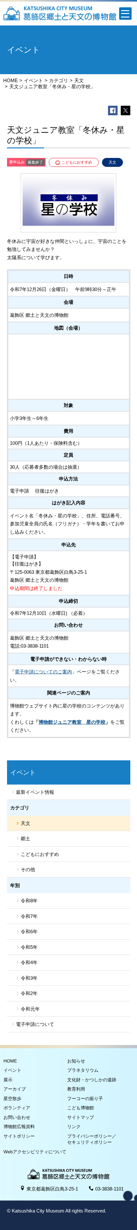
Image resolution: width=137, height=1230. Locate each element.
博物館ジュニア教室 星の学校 (72, 722)
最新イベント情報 (35, 792)
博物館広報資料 (19, 1126)
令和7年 (29, 916)
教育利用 (76, 1088)
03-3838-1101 (109, 1188)
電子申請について (35, 1024)
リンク (74, 1126)
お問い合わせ (17, 1117)
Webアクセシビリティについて (35, 1151)
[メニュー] (125, 13)
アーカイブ (15, 1088)
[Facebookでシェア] (113, 110)
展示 (8, 1079)
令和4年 (29, 962)
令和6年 (29, 931)
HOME (10, 80)
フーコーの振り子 (85, 1098)
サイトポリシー (19, 1136)
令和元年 (30, 1009)
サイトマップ (80, 1117)
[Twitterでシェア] (125, 110)
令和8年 (29, 900)
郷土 (25, 838)
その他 (28, 869)
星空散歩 (12, 1098)
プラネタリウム (82, 1070)
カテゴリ (58, 80)
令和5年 (29, 947)
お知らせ (76, 1060)
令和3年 (29, 978)
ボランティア (17, 1107)
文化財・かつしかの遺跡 (91, 1079)
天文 (79, 80)
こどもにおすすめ (40, 854)
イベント (33, 80)
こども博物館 (80, 1107)
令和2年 (29, 993)
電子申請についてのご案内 (43, 671)
